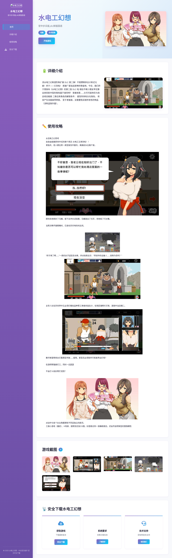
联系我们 (144, 542)
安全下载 (61, 542)
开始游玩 (47, 41)
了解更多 (102, 542)
